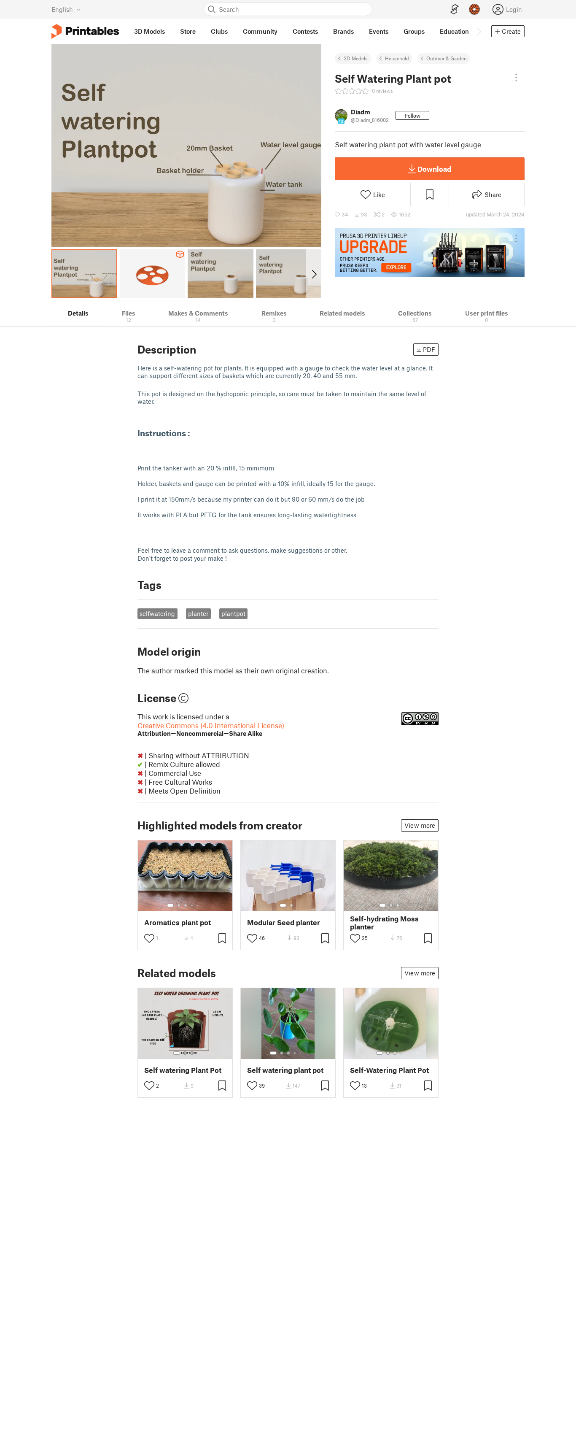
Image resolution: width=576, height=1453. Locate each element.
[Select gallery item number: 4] (192, 905)
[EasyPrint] (454, 9)
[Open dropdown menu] (516, 78)
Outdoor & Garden (446, 58)
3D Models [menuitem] (149, 31)
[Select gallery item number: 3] (185, 905)
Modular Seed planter (283, 922)
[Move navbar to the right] (478, 31)
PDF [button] (429, 349)
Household (397, 58)
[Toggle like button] (149, 938)
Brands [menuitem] (343, 31)
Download (434, 169)
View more (419, 825)
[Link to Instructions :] (145, 452)
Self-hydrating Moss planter (384, 923)
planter (198, 613)
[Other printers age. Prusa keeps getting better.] (430, 252)
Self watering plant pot (285, 1070)
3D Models (356, 58)
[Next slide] (313, 273)
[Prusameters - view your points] (474, 9)
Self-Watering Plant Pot (389, 1070)
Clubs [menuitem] (219, 31)
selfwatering (157, 613)
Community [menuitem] (260, 31)
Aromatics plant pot (177, 922)
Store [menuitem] (188, 31)
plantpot (233, 613)
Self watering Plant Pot (182, 1070)
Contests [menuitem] (305, 31)
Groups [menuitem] (414, 31)
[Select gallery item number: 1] (170, 905)
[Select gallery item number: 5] (198, 905)
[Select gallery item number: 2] (178, 905)
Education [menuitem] (454, 31)
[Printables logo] (85, 31)
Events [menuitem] (378, 31)
